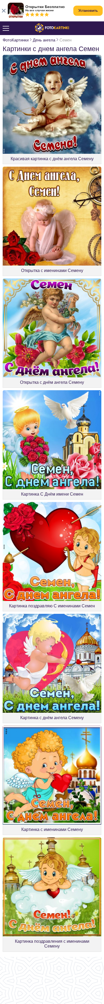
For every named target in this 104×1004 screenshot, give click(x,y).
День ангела (44, 40)
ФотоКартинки (16, 40)
